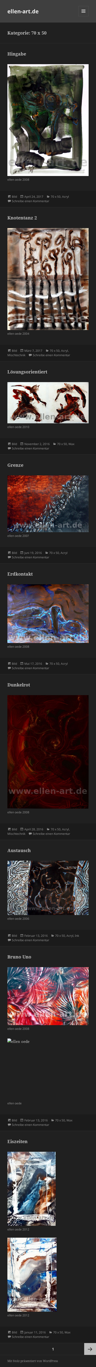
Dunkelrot (18, 685)
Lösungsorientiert (27, 372)
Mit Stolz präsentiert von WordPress (32, 1361)
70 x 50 (56, 197)
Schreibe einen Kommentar (30, 201)
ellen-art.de (23, 11)
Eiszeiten (17, 1141)
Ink (77, 936)
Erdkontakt (20, 574)
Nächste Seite (90, 1349)
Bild (14, 197)
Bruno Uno (19, 957)
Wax (71, 444)
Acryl (65, 197)
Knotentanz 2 (22, 218)
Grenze (15, 465)
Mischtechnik (16, 355)
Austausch (19, 850)
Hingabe (16, 54)
